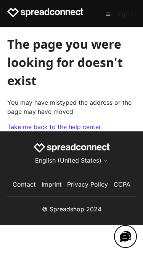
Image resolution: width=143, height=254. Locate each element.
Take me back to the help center (54, 127)
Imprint (52, 184)
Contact (24, 184)
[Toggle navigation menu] (108, 13)
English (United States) (69, 160)
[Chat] (125, 236)
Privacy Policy (87, 184)
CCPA (122, 184)
